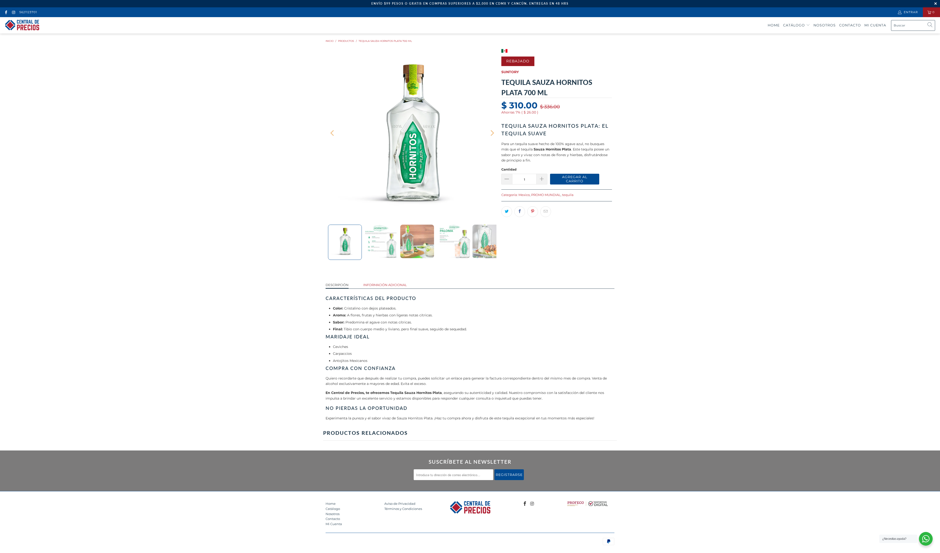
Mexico (524, 195)
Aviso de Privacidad (399, 504)
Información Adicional (385, 285)
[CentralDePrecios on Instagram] (13, 12)
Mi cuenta (875, 25)
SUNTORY (510, 72)
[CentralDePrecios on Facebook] (6, 12)
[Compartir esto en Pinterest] (532, 211)
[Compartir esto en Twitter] (506, 211)
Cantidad (509, 169)
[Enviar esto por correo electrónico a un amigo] (545, 211)
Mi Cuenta (334, 524)
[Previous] (333, 133)
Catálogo (794, 25)
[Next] (492, 133)
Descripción (337, 285)
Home (774, 25)
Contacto (850, 25)
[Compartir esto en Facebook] (519, 211)
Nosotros (824, 25)
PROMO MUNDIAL (546, 195)
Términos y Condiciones (403, 509)
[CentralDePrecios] (22, 25)
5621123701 (28, 12)
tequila (568, 195)
